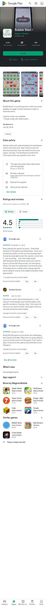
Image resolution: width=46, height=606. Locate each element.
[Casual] (8, 134)
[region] (23, 44)
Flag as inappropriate (14, 442)
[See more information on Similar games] (42, 418)
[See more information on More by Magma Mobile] (42, 383)
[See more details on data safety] (11, 192)
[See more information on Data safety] (42, 140)
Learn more (14, 175)
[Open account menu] (42, 3)
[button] (25, 45)
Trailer (23, 19)
